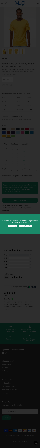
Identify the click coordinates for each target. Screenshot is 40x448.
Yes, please (12, 226)
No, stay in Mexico (25, 226)
